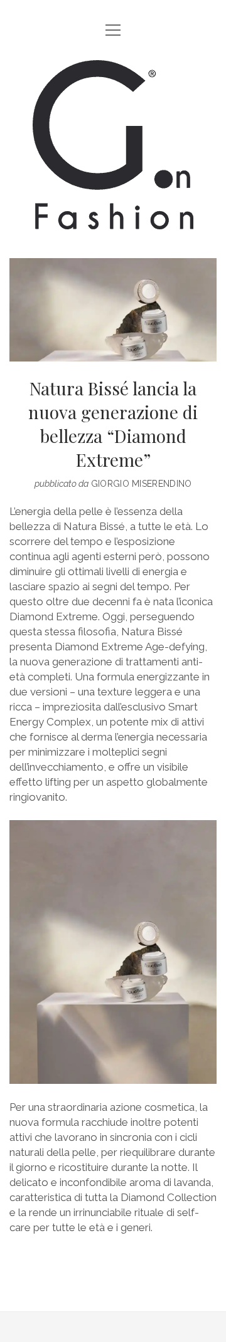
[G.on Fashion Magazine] (113, 220)
